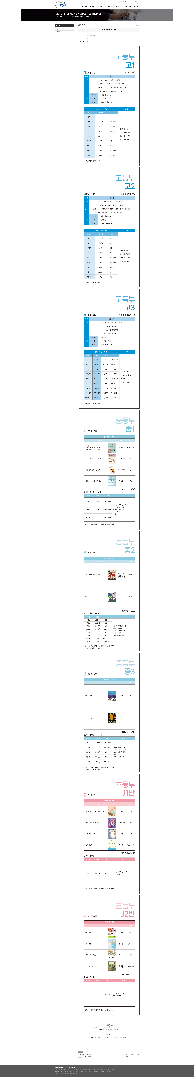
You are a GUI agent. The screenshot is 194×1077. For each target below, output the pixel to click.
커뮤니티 (136, 7)
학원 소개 (84, 7)
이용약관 (65, 1067)
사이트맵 (135, 1)
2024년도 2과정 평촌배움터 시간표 (88, 1054)
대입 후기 (92, 7)
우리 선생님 (119, 7)
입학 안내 (100, 7)
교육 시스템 (109, 7)
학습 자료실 (128, 7)
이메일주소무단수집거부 (73, 1067)
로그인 (126, 1)
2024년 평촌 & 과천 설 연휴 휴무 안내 (88, 1056)
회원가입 (130, 1)
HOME (122, 1)
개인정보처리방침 (59, 1067)
